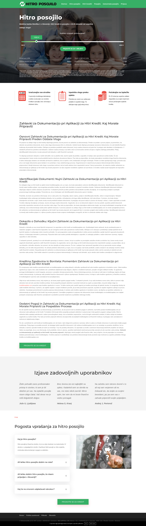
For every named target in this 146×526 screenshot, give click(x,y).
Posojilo (97, 4)
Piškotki (44, 515)
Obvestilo (52, 515)
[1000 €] (36, 41)
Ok (86, 523)
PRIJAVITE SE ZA (73, 49)
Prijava (124, 4)
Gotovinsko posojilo (111, 4)
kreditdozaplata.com (25, 285)
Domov (64, 4)
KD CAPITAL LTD (63, 521)
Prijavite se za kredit (35, 346)
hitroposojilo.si (26, 521)
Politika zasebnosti (32, 515)
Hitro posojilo (74, 4)
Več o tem (92, 523)
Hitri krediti (87, 4)
